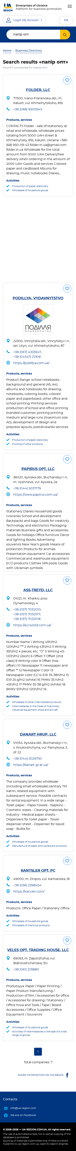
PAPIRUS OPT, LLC (38, 469)
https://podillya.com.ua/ (31, 363)
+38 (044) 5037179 (27, 488)
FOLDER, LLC (38, 90)
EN (66, 20)
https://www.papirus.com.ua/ (35, 494)
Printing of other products (27, 444)
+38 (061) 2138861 (26, 969)
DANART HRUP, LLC (38, 734)
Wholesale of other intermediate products (36, 702)
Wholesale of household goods (30, 190)
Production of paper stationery (30, 186)
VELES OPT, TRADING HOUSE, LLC (38, 950)
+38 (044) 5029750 (27, 758)
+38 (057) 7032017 (26, 614)
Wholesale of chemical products (31, 925)
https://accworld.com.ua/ (32, 625)
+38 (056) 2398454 (27, 885)
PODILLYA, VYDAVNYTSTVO (38, 298)
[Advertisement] (38, 239)
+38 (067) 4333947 (27, 352)
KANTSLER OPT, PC (38, 870)
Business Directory (28, 50)
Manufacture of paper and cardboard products (39, 846)
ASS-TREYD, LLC (38, 590)
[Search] (65, 34)
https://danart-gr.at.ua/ (30, 764)
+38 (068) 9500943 (27, 109)
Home (7, 50)
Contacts (10, 1099)
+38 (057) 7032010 (27, 609)
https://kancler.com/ (28, 891)
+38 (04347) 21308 (27, 356)
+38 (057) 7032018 (27, 619)
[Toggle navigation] (69, 6)
